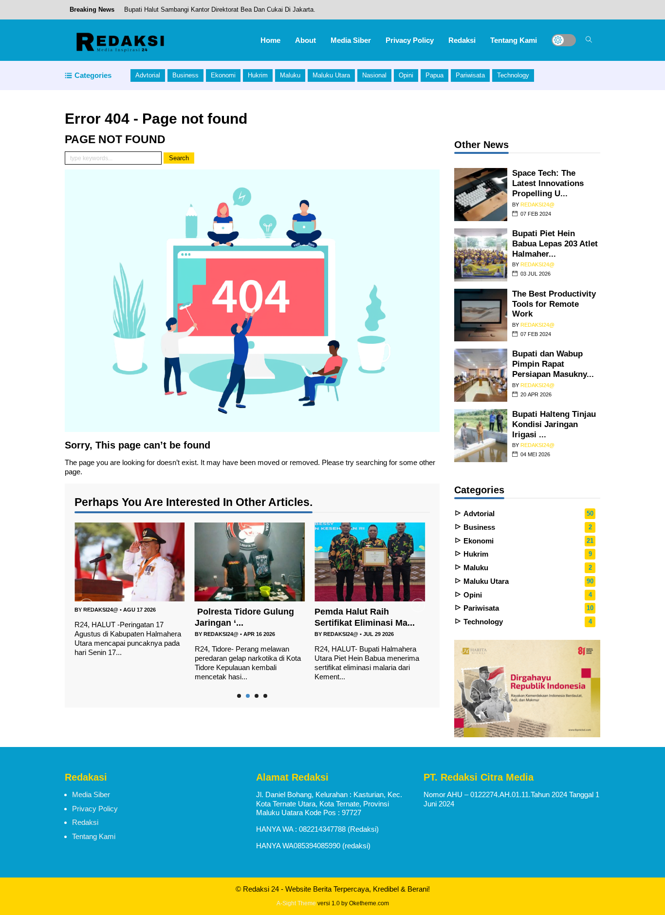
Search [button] (179, 158)
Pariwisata (470, 75)
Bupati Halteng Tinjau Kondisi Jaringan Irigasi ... (554, 424)
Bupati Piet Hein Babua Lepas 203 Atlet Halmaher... (555, 243)
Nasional (374, 75)
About (305, 40)
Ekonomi (223, 75)
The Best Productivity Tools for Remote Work (554, 303)
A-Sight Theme (296, 903)
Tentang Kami (513, 40)
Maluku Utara (331, 75)
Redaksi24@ (100, 610)
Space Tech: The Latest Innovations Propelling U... (548, 183)
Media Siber (351, 40)
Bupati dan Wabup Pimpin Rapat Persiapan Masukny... (553, 363)
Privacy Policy (410, 40)
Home (270, 40)
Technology (513, 75)
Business (185, 75)
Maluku (290, 75)
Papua (434, 75)
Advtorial (147, 75)
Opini (406, 75)
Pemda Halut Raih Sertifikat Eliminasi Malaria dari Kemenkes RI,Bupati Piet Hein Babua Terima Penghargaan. (279, 18)
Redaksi (462, 40)
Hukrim (258, 75)
